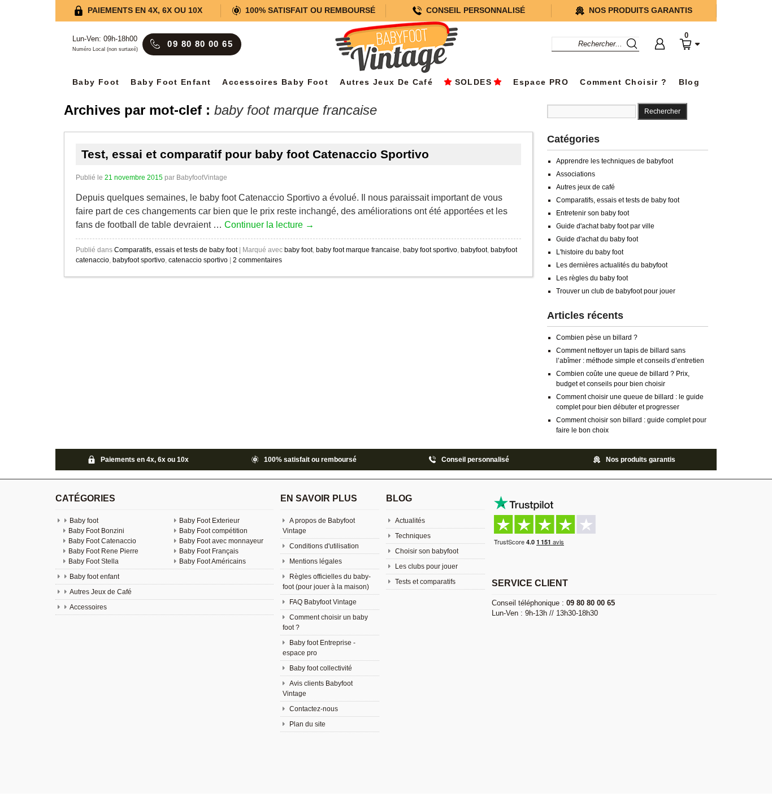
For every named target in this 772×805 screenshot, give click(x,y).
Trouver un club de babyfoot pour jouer (615, 291)
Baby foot (84, 521)
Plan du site (307, 724)
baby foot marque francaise (358, 250)
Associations (575, 174)
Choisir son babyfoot (425, 551)
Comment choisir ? (623, 82)
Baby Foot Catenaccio (102, 541)
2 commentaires (257, 260)
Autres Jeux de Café (386, 82)
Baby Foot (95, 82)
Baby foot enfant (171, 82)
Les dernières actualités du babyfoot (611, 265)
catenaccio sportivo (198, 260)
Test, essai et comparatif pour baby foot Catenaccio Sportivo (255, 154)
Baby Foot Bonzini (96, 531)
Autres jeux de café (585, 187)
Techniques (412, 536)
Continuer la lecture (269, 225)
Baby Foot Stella (93, 561)
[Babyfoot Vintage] (396, 48)
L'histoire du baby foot (589, 252)
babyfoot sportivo (138, 260)
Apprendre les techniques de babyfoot (614, 161)
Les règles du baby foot (592, 278)
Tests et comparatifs (424, 582)
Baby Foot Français (208, 551)
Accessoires (88, 607)
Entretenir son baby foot (592, 213)
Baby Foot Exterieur (209, 521)
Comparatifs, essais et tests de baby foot (175, 250)
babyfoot (474, 250)
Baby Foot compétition (213, 531)
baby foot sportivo (430, 250)
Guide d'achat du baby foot (597, 239)
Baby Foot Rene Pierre (103, 551)
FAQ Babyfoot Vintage (322, 602)
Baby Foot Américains (212, 561)
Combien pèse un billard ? (596, 337)
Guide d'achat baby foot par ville (605, 226)
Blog (689, 82)
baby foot (298, 250)
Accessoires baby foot (275, 82)
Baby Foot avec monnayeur (221, 541)
